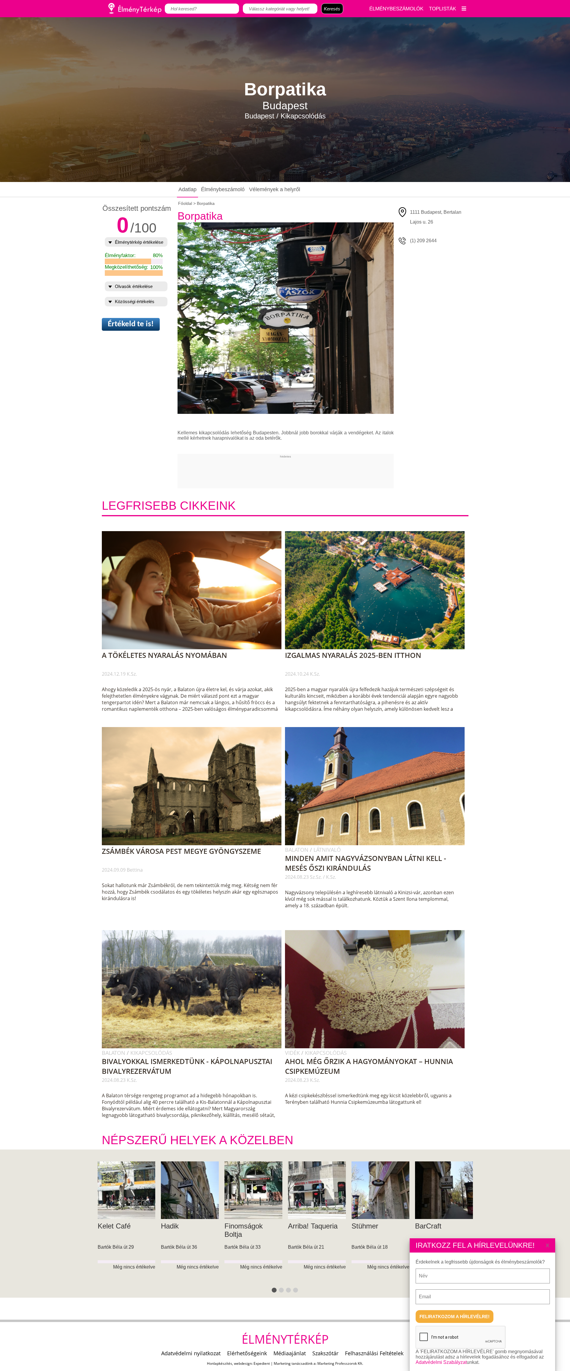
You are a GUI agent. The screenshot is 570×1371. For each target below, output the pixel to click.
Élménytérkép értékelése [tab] (139, 242)
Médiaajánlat (289, 1353)
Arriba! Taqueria (122, 1226)
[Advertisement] (286, 471)
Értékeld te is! (131, 324)
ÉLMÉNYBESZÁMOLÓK (396, 9)
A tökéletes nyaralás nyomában (164, 655)
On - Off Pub (435, 1226)
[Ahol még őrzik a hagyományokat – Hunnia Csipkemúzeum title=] (378, 1047)
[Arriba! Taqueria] (126, 1190)
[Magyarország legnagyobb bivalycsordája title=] (194, 1047)
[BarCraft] (253, 1190)
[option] (126, 1229)
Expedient (262, 1363)
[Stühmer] (190, 1190)
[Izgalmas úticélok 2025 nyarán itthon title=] (378, 648)
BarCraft (237, 1226)
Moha (296, 1226)
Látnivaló (327, 849)
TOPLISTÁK (442, 9)
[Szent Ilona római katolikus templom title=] (378, 844)
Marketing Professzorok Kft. (340, 1363)
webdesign (243, 1363)
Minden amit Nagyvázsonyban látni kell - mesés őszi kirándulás (365, 863)
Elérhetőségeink (247, 1353)
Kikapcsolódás (151, 1052)
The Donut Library (380, 1226)
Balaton (297, 849)
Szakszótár (325, 1353)
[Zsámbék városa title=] (194, 844)
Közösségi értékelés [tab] (134, 301)
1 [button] (274, 1291)
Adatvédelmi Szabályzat (441, 1362)
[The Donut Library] (380, 1190)
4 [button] (296, 1291)
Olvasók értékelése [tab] (134, 286)
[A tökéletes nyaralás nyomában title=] (194, 648)
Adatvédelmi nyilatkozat (191, 1353)
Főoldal (185, 203)
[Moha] (317, 1190)
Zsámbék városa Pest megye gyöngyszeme (181, 851)
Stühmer (174, 1226)
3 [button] (289, 1291)
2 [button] (281, 1291)
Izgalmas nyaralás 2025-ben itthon (353, 655)
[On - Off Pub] (444, 1190)
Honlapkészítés (219, 1363)
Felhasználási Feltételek (374, 1353)
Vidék (293, 1052)
